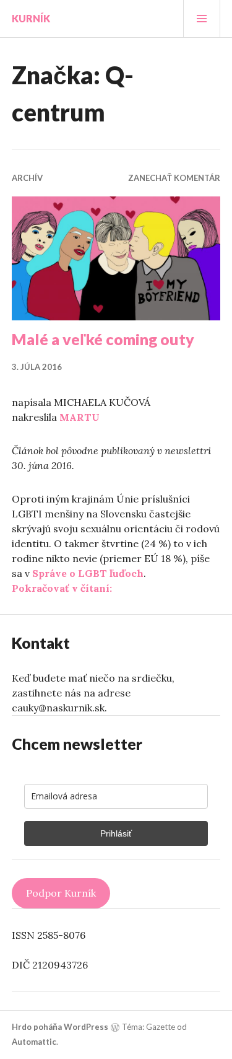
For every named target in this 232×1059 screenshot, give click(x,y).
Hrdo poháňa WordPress (60, 1027)
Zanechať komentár (174, 178)
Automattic (34, 1042)
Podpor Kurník (61, 893)
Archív (27, 178)
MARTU (79, 417)
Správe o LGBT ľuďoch (88, 573)
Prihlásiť (116, 833)
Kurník (31, 18)
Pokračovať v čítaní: (62, 588)
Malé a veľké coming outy (103, 339)
